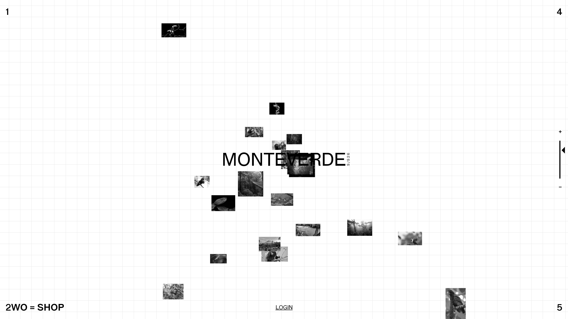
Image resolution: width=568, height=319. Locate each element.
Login (284, 307)
